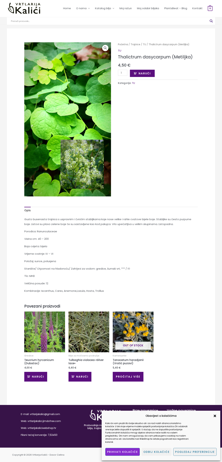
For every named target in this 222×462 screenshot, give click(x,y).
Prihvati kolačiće (122, 452)
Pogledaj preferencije (195, 452)
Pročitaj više (128, 376)
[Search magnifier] (211, 21)
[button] (215, 416)
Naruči (145, 73)
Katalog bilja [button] (103, 8)
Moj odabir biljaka (148, 8)
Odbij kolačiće (156, 452)
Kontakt (197, 8)
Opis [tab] (27, 210)
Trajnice (135, 44)
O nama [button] (81, 8)
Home (67, 8)
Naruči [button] (38, 376)
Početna (123, 44)
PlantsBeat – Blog (175, 8)
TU (144, 44)
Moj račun (125, 8)
